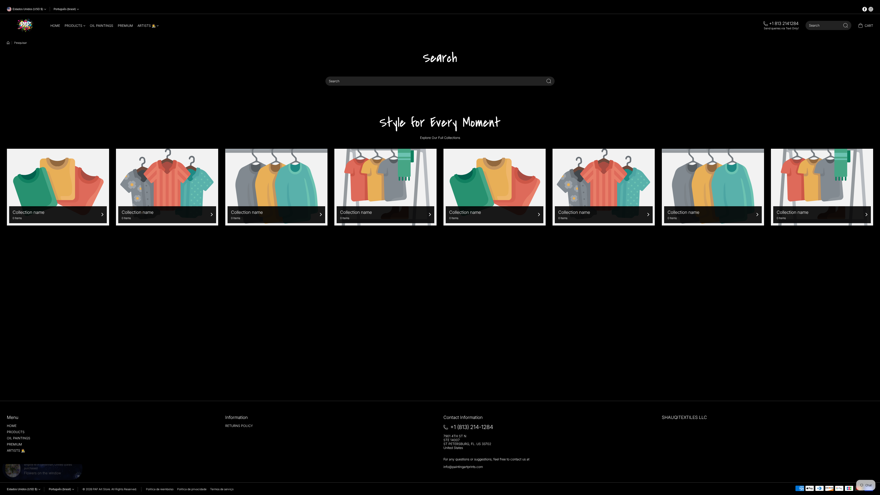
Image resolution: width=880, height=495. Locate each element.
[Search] (845, 25)
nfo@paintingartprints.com (463, 467)
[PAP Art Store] (25, 25)
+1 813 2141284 (784, 23)
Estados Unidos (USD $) (22, 489)
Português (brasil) (65, 9)
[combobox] (828, 25)
